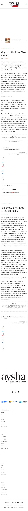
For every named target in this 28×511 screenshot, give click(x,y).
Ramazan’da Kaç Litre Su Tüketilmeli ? (13, 209)
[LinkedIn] (15, 392)
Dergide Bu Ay (4, 426)
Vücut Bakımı (3, 474)
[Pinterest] (18, 392)
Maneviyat (3, 487)
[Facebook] (8, 392)
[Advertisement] (14, 23)
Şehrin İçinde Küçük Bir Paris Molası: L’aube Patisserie (14, 40)
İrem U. (6, 58)
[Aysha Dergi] (14, 4)
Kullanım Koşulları (18, 504)
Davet (2, 445)
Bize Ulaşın (21, 507)
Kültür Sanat (3, 491)
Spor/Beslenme (4, 441)
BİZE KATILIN (20, 502)
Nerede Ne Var (4, 494)
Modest (2, 419)
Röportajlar (3, 421)
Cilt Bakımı (3, 469)
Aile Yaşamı (3, 484)
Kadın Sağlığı (3, 438)
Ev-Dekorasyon (4, 489)
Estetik (2, 467)
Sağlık (2, 48)
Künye (15, 507)
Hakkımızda (7, 502)
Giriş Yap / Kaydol (4, 448)
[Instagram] (12, 392)
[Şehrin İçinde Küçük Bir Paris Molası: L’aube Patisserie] (5, 40)
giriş (13, 192)
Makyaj (2, 465)
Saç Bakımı (3, 472)
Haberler (2, 412)
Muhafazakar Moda (5, 410)
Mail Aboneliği (8, 504)
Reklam (14, 502)
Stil (1, 417)
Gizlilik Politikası (8, 507)
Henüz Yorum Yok (8, 185)
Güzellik (2, 463)
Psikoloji (2, 443)
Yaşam (2, 482)
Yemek (5, 48)
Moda (2, 414)
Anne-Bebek (3, 436)
